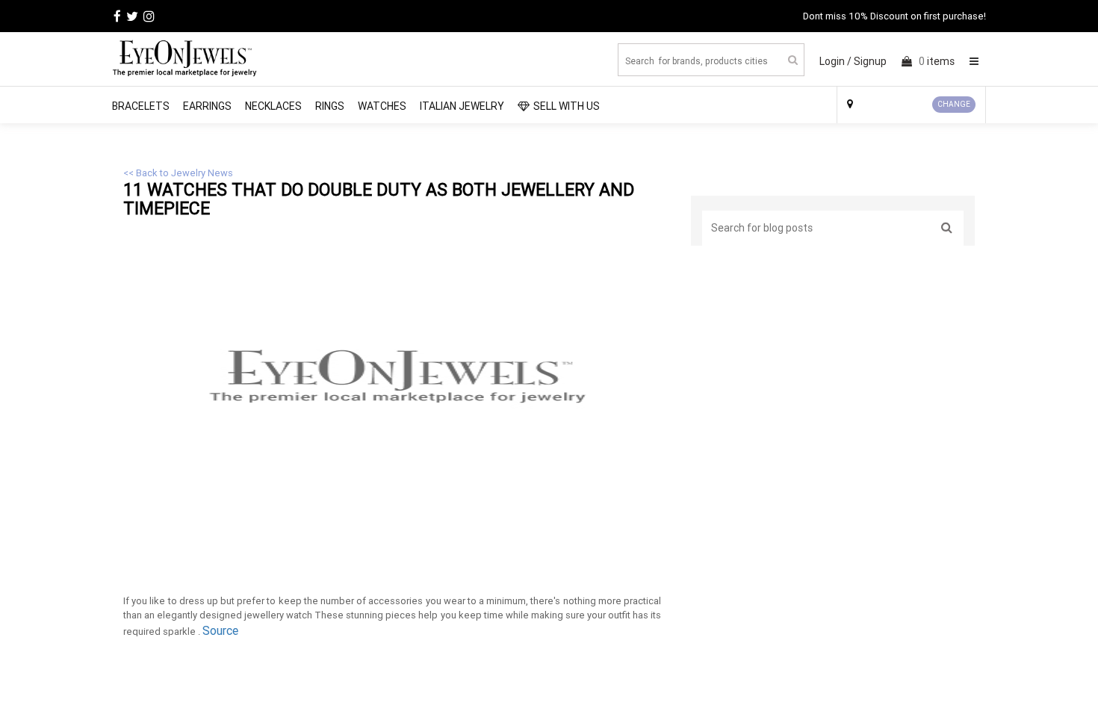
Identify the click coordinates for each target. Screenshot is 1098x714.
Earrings (207, 106)
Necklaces (273, 106)
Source (220, 630)
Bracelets (141, 106)
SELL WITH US (566, 106)
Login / (835, 61)
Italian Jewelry (462, 106)
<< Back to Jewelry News (178, 173)
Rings (329, 106)
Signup (870, 61)
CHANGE (953, 104)
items (937, 61)
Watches (382, 106)
